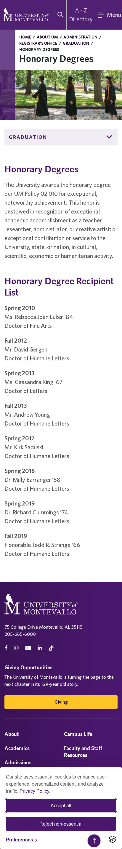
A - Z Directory (81, 15)
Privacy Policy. (35, 790)
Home (25, 37)
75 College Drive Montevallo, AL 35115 (43, 627)
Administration (80, 37)
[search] (59, 15)
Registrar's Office (38, 43)
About (11, 734)
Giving (61, 702)
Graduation (76, 43)
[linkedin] (40, 648)
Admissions (17, 762)
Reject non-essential (61, 823)
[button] (109, 137)
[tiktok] (51, 648)
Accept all (61, 805)
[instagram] (16, 648)
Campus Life (78, 734)
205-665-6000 (20, 634)
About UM (47, 37)
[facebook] (5, 648)
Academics (17, 748)
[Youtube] (28, 648)
